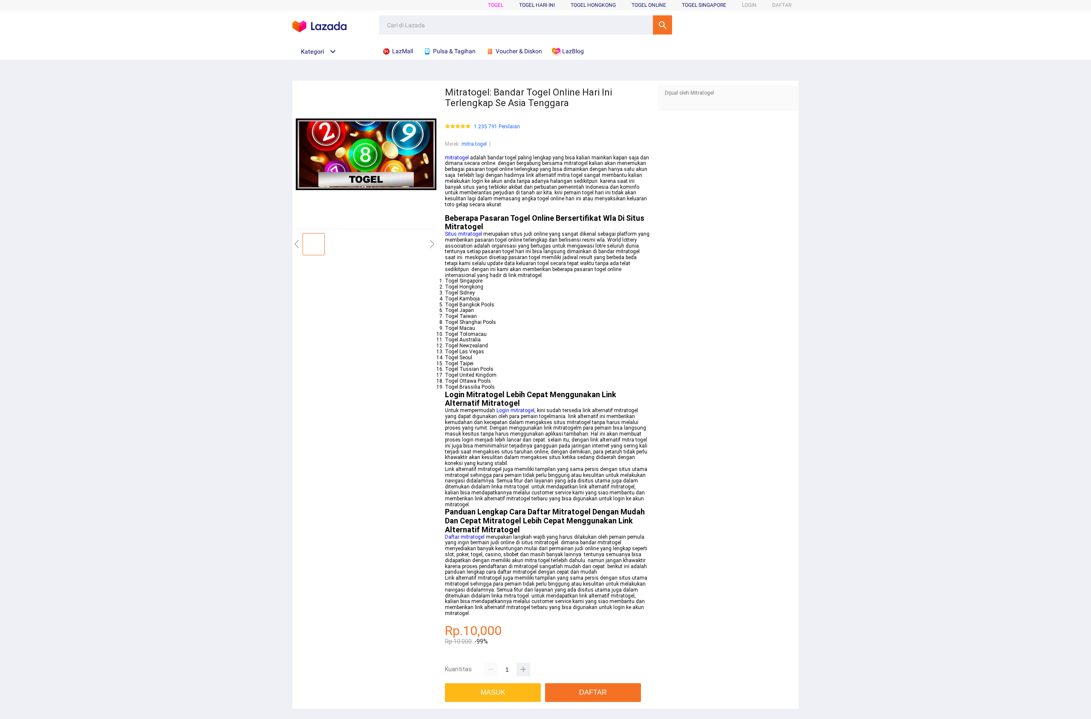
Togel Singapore (704, 5)
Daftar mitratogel (465, 537)
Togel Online (649, 5)
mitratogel (457, 158)
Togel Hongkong (593, 5)
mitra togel (474, 144)
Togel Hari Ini (537, 5)
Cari (662, 25)
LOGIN (749, 5)
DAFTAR (781, 5)
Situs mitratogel (463, 234)
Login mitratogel (515, 410)
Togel (495, 5)
